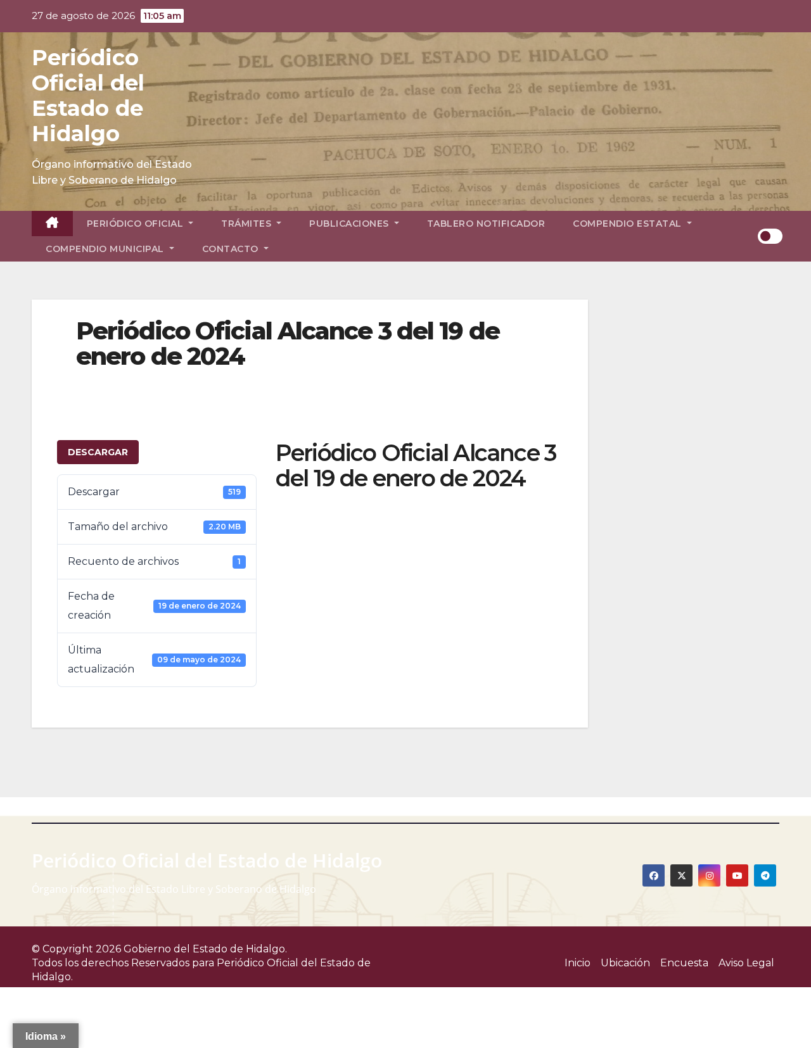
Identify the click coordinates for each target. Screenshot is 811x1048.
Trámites (247, 223)
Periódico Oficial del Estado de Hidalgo (88, 95)
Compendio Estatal (628, 223)
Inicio (578, 963)
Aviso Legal (746, 963)
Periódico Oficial (136, 223)
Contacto (232, 249)
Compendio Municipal (106, 249)
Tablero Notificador (486, 223)
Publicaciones (350, 223)
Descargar (98, 452)
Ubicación (625, 963)
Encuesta (684, 963)
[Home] (52, 223)
